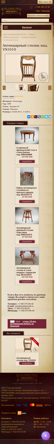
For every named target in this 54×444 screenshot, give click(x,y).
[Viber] (39, 116)
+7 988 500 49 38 (42, 7)
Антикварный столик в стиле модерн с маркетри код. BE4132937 (26, 271)
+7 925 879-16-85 (14, 429)
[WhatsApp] (42, 116)
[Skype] (46, 116)
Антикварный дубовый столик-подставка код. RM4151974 (25, 231)
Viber (38, 11)
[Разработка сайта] (22, 413)
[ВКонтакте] (28, 116)
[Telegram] (49, 116)
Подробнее (27, 161)
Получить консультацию (38, 16)
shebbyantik (12, 427)
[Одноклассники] (32, 116)
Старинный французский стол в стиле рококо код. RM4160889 (26, 151)
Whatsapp (46, 11)
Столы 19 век (29, 321)
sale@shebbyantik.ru (24, 306)
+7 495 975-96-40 (26, 304)
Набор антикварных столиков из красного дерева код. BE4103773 (26, 191)
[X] (35, 116)
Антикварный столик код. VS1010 (26, 359)
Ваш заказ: (45, 2)
